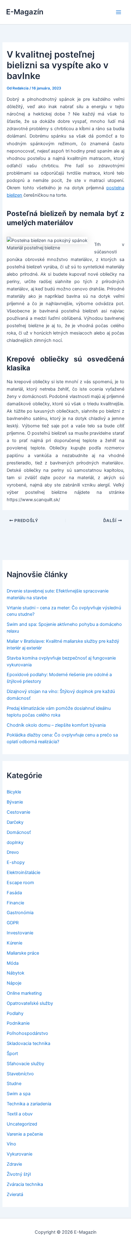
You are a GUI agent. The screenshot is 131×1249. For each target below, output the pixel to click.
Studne (14, 1083)
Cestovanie (18, 812)
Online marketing (24, 993)
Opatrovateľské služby (30, 1003)
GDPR (13, 922)
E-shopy (16, 862)
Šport (12, 1053)
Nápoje (14, 983)
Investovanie (20, 933)
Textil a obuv (20, 1114)
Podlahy (15, 1013)
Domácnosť (19, 832)
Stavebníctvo (20, 1074)
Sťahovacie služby (25, 1063)
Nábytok (15, 973)
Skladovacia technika (28, 1043)
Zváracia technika (25, 1184)
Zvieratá (15, 1194)
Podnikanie (18, 1023)
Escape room (20, 882)
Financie (15, 903)
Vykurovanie (19, 1154)
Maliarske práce (23, 953)
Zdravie (14, 1164)
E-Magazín (24, 11)
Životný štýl (19, 1174)
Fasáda (14, 892)
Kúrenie (14, 943)
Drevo (13, 852)
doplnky (15, 842)
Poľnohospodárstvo (27, 1033)
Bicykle (14, 792)
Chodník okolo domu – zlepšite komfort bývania (56, 725)
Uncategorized (22, 1124)
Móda (13, 963)
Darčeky (15, 822)
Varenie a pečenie (25, 1134)
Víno (11, 1144)
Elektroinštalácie (23, 872)
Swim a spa (18, 1093)
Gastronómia (20, 912)
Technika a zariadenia (29, 1104)
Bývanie (15, 802)
